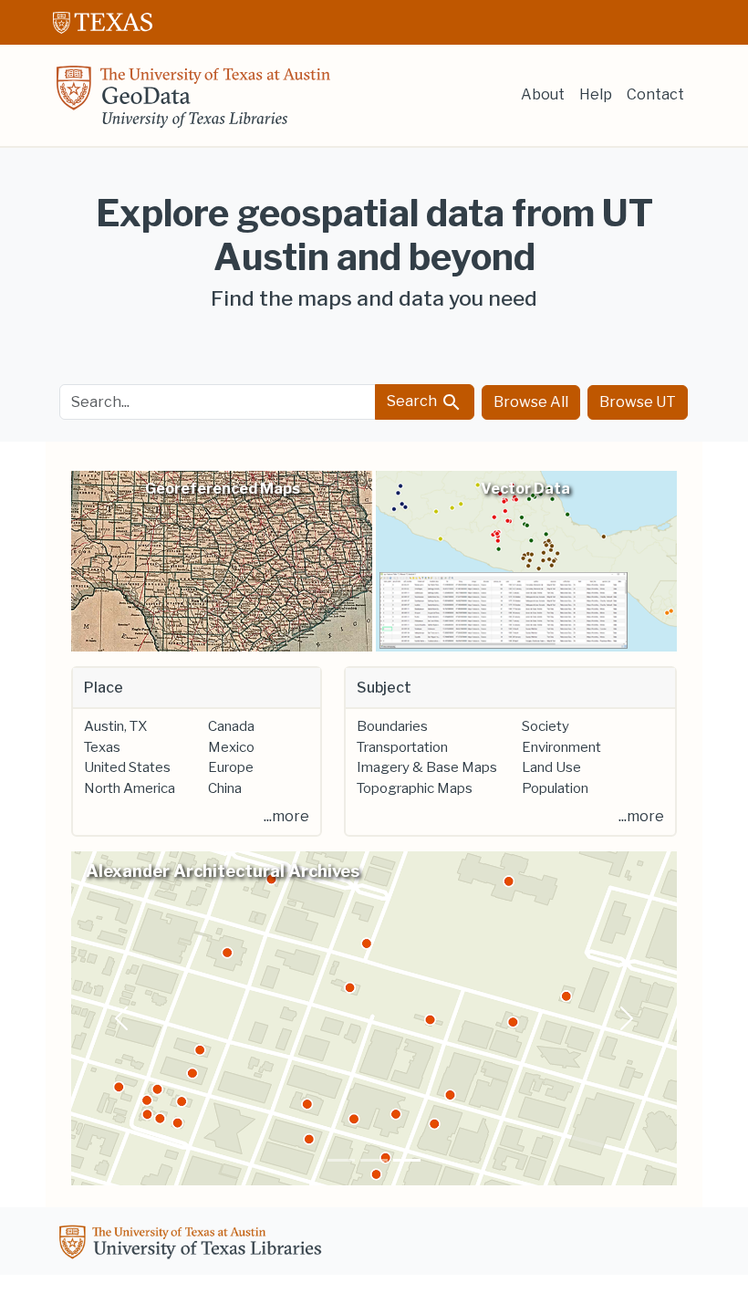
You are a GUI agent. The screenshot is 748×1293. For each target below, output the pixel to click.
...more (286, 816)
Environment (561, 747)
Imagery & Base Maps (427, 767)
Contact (655, 94)
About (543, 94)
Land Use (551, 767)
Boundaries (392, 726)
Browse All (530, 402)
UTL (193, 1244)
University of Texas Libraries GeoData (193, 102)
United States (127, 767)
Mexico (231, 747)
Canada (231, 726)
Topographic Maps (415, 788)
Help (595, 94)
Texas (102, 747)
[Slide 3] (407, 1160)
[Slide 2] (374, 1160)
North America (129, 788)
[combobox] (217, 402)
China (225, 788)
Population (555, 788)
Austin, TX (115, 726)
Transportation (402, 747)
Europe (231, 767)
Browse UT (637, 402)
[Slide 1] (341, 1160)
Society (545, 726)
